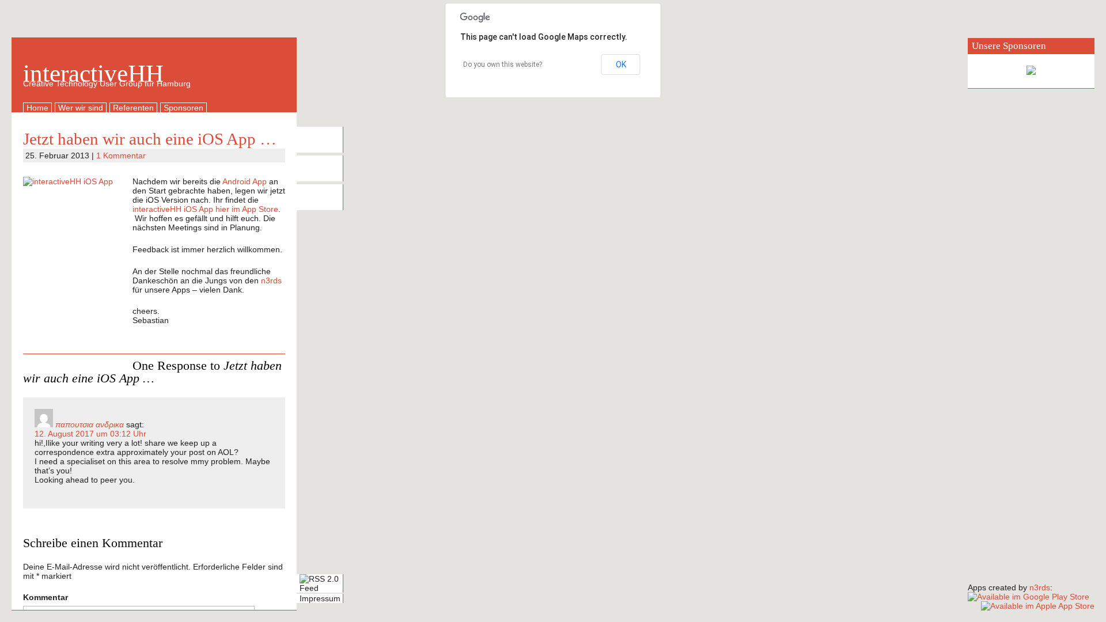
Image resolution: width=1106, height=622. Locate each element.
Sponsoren (183, 107)
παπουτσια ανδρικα (89, 424)
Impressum (320, 598)
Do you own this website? (502, 64)
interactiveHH (93, 73)
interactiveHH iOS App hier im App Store (205, 209)
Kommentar (45, 597)
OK (621, 64)
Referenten (133, 107)
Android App (244, 181)
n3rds (271, 280)
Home (37, 107)
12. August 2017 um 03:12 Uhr (90, 433)
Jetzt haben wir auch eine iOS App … (149, 139)
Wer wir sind (80, 107)
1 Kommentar (121, 155)
